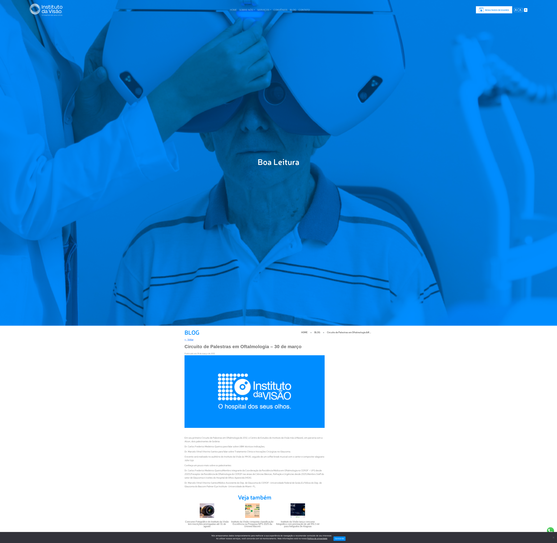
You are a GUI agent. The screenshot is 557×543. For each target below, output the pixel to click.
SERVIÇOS (263, 10)
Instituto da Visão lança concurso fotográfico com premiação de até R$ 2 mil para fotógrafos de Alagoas (297, 524)
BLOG (293, 10)
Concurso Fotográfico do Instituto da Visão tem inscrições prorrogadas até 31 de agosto (207, 524)
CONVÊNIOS (280, 10)
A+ (516, 10)
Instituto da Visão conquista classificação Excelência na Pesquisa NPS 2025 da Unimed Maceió (252, 524)
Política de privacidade (317, 538)
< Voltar (189, 340)
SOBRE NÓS (246, 10)
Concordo (339, 538)
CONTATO (304, 10)
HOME (233, 10)
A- (520, 10)
